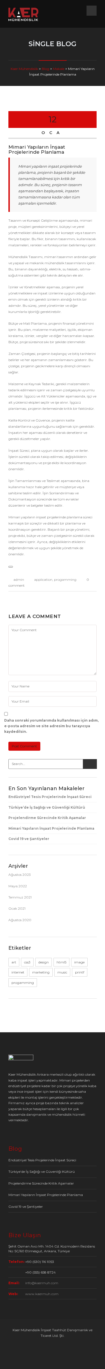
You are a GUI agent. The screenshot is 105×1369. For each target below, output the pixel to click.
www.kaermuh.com (42, 1294)
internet (17, 972)
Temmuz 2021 (20, 897)
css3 (27, 962)
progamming (65, 579)
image (79, 962)
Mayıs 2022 (17, 886)
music (62, 972)
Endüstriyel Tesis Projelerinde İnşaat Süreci (50, 797)
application (43, 579)
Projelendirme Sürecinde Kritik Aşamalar (47, 818)
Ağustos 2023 (19, 874)
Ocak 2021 (16, 908)
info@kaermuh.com (41, 1283)
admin (18, 579)
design (43, 962)
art (13, 962)
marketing (41, 972)
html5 (61, 962)
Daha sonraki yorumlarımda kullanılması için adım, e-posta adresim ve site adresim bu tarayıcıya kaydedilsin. (51, 726)
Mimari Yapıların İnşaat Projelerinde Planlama (51, 828)
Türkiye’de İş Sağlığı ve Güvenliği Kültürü (46, 807)
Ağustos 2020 (19, 920)
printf (79, 972)
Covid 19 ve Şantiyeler (28, 839)
